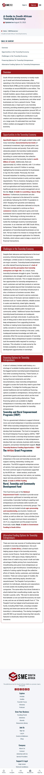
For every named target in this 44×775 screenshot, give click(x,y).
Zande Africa (16, 549)
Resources (30, 772)
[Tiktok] (26, 689)
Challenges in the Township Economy (14, 56)
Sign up (33, 5)
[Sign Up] (40, 771)
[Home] (4, 771)
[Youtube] (28, 689)
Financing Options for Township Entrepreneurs (17, 60)
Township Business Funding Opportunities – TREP (21, 447)
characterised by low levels (26, 143)
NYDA (10, 450)
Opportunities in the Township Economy (15, 52)
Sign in (24, 5)
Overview (5, 48)
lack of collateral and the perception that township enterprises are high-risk (20, 268)
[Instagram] (21, 689)
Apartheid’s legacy (10, 140)
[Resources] (30, 771)
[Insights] (12, 771)
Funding (20, 772)
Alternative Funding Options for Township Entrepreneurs (21, 64)
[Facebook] (23, 689)
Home (4, 772)
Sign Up (39, 772)
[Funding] (21, 771)
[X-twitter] (16, 689)
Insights (12, 772)
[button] (40, 5)
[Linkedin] (18, 689)
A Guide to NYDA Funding (17, 481)
